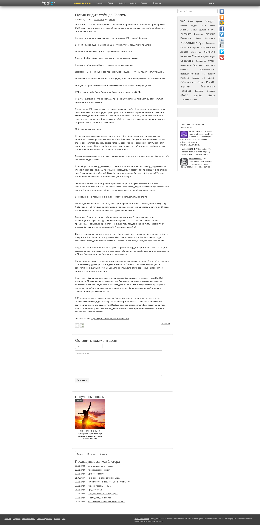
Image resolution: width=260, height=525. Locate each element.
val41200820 (187, 149)
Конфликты (210, 38)
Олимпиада (201, 61)
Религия (195, 78)
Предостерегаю (95, 490)
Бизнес (183, 25)
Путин (112, 19)
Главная (8, 519)
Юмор (194, 100)
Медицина (185, 56)
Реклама (184, 78)
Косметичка (186, 47)
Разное (198, 74)
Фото (184, 95)
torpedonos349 (195, 159)
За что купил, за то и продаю (101, 466)
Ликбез (184, 51)
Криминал (197, 47)
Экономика (185, 99)
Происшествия (207, 69)
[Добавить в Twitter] (222, 34)
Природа (184, 69)
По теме (91, 454)
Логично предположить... (99, 486)
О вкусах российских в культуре (103, 494)
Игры (213, 30)
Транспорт (185, 91)
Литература (196, 52)
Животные (184, 30)
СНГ (203, 78)
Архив (133, 3)
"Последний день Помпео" (100, 498)
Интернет (186, 34)
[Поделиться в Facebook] (222, 28)
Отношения (186, 65)
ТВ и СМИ (210, 82)
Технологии (208, 86)
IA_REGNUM (194, 131)
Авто (190, 21)
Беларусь (209, 21)
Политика (209, 65)
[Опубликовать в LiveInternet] (222, 45)
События (184, 82)
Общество (186, 60)
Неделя (99, 3)
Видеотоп (157, 3)
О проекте (16, 519)
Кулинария (209, 47)
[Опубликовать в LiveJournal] (222, 40)
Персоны (197, 65)
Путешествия (187, 73)
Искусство (198, 34)
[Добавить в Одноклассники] (222, 17)
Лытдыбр (209, 51)
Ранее (80, 454)
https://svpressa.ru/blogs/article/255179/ (110, 318)
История (210, 34)
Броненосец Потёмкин (98, 474)
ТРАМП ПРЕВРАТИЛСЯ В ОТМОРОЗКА (106, 502)
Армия (199, 21)
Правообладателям (44, 519)
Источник (165, 323)
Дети (203, 25)
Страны (201, 82)
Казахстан (185, 38)
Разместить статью (82, 3)
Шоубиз (198, 95)
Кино (198, 38)
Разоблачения (209, 74)
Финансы (211, 91)
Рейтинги (122, 3)
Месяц (110, 3)
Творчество (185, 87)
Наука (212, 56)
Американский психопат (99, 470)
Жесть (212, 25)
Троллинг (199, 91)
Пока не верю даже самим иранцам (104, 478)
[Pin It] (222, 57)
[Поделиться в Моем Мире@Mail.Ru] (222, 23)
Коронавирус (191, 42)
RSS (63, 519)
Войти (211, 3)
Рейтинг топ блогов (142, 519)
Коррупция (210, 43)
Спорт (193, 82)
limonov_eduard (84, 19)
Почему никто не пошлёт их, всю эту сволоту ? (109, 482)
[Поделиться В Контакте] (222, 11)
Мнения (197, 56)
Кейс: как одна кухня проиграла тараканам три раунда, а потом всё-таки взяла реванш (89, 419)
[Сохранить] (77, 325)
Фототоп (144, 3)
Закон (194, 29)
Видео (194, 25)
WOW (182, 21)
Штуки (211, 95)
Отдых (211, 61)
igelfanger (186, 124)
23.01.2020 (99, 19)
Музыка (206, 56)
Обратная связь (28, 519)
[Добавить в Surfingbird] (222, 51)
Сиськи (211, 78)
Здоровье (204, 29)
